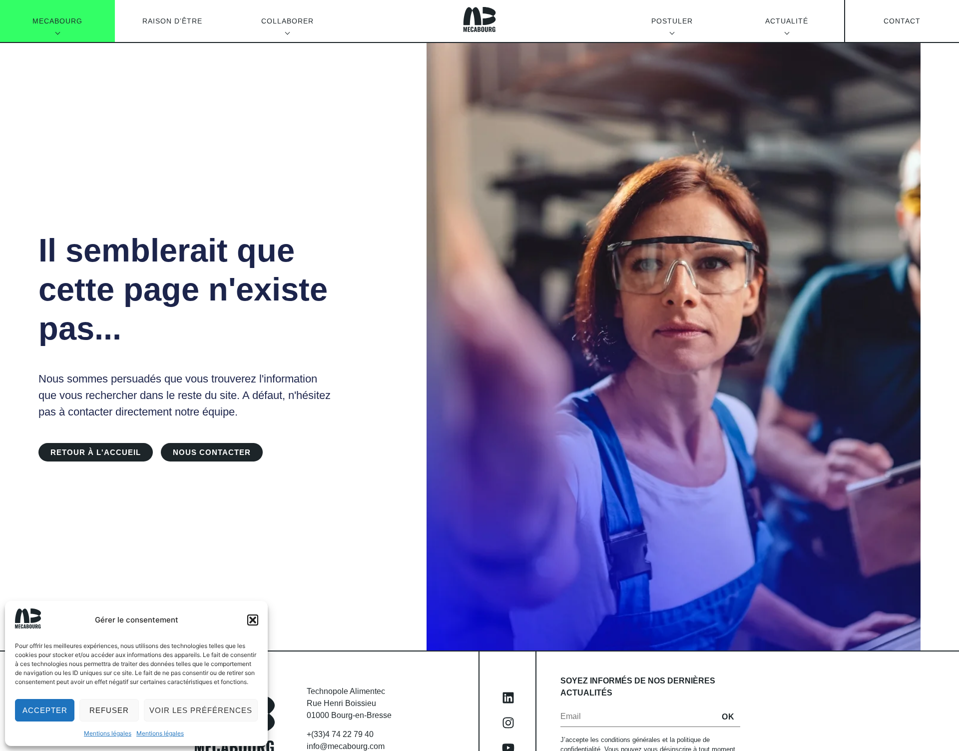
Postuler (672, 21)
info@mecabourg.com (346, 746)
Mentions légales (107, 733)
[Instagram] (507, 722)
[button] (253, 620)
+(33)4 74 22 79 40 (340, 734)
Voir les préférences (200, 710)
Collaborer (287, 21)
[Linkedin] (507, 697)
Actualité (786, 21)
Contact (902, 21)
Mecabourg (57, 21)
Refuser (109, 710)
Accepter (44, 710)
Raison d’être (172, 21)
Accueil (479, 21)
